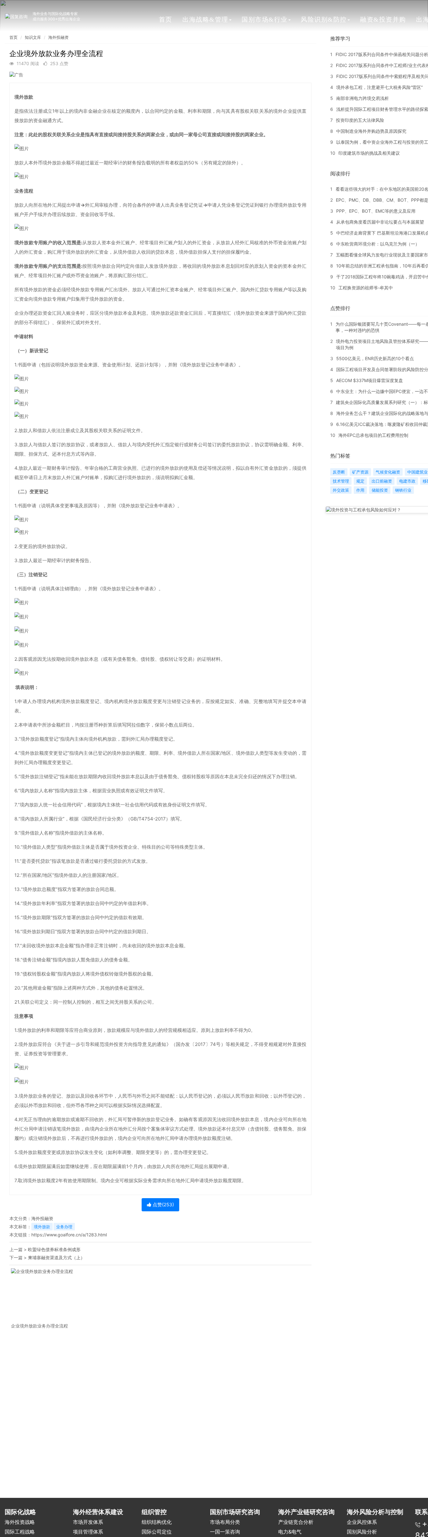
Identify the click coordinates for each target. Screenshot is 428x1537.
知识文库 (33, 37)
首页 (165, 19)
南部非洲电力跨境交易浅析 (362, 98)
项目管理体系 (88, 1532)
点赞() (162, 1205)
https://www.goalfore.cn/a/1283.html (69, 1234)
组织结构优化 (157, 1522)
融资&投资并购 (383, 19)
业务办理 (64, 1226)
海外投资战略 (20, 1522)
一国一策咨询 (225, 1532)
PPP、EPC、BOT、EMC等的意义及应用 (375, 211)
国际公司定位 (157, 1532)
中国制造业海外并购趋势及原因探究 (371, 131)
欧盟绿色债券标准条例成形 (54, 1249)
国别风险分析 (362, 1532)
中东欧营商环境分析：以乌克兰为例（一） (378, 243)
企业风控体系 (362, 1522)
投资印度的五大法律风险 (360, 120)
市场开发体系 (88, 1522)
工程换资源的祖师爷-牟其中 (365, 287)
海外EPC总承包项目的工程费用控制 (373, 435)
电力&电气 (289, 1532)
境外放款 (42, 1226)
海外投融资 (58, 37)
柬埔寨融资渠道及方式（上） (56, 1257)
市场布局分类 (225, 1522)
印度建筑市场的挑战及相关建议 (369, 153)
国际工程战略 (20, 1532)
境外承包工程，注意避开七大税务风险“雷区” (379, 87)
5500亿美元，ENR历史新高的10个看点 (375, 358)
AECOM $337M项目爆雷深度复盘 (369, 380)
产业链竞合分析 (295, 1522)
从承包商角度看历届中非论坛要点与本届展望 (380, 222)
